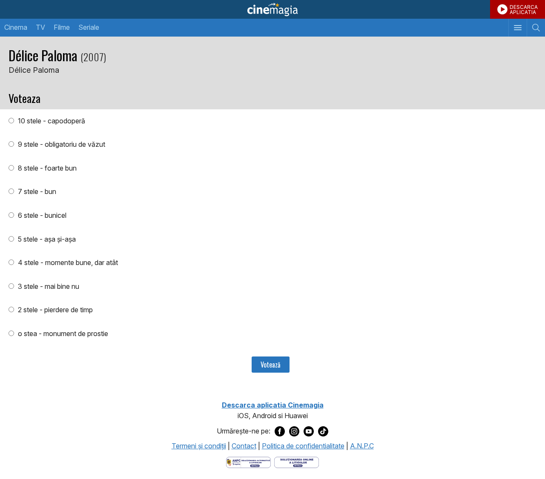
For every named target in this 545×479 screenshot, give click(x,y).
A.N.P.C (362, 446)
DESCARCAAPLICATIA (524, 9)
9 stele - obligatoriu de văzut (60, 144)
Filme (62, 27)
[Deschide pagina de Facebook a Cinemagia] (280, 431)
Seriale (88, 27)
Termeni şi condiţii (199, 446)
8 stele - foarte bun (46, 168)
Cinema (15, 27)
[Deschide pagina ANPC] (248, 461)
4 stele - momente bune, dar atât (67, 262)
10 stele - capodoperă (50, 121)
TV (40, 27)
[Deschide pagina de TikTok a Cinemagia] (323, 431)
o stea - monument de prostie (62, 333)
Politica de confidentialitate (303, 446)
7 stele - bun (36, 191)
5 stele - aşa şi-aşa (46, 239)
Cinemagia (272, 9)
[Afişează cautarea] (536, 28)
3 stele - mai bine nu (47, 286)
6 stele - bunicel (41, 215)
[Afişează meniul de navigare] (517, 28)
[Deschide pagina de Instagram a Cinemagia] (294, 431)
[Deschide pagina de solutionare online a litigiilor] (296, 461)
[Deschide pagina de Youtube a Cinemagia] (309, 431)
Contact (244, 446)
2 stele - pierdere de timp (54, 309)
